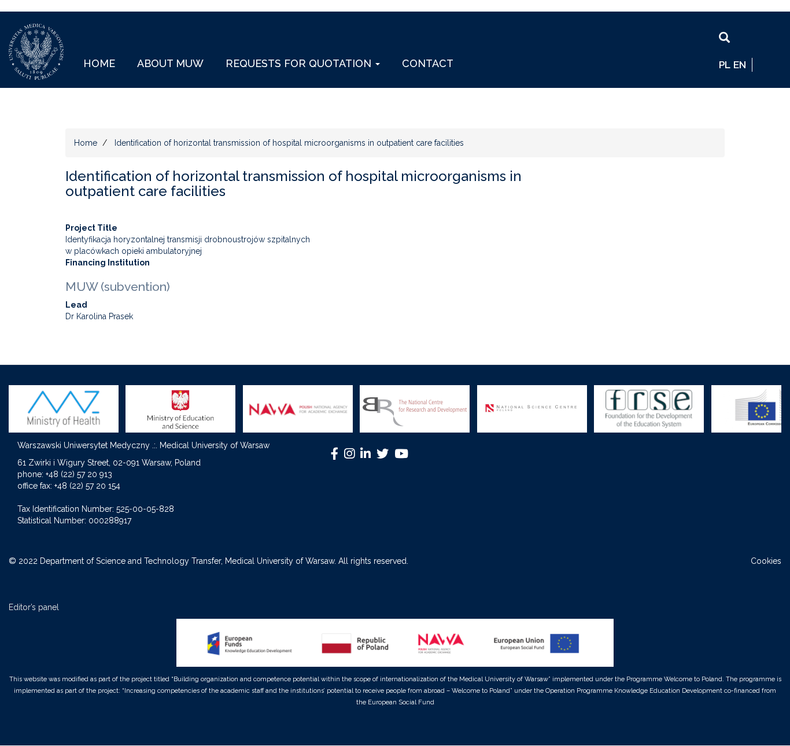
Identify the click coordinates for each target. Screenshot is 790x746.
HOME (99, 63)
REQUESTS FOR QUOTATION (300, 63)
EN (739, 65)
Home (85, 142)
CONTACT (427, 63)
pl (724, 65)
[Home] (40, 52)
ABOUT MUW (170, 63)
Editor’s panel (34, 607)
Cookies (766, 561)
